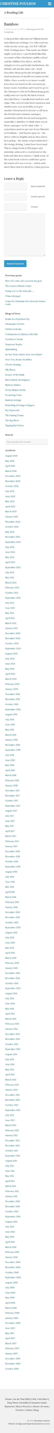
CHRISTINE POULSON (18, 4)
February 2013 (12, 1085)
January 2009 (11, 1318)
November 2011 (12, 1145)
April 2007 (10, 1338)
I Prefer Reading (13, 364)
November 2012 (12, 1100)
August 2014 (11, 993)
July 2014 (9, 998)
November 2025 (12, 481)
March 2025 (11, 511)
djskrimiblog (11, 349)
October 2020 (12, 643)
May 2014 (9, 1008)
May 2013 (9, 1069)
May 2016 (9, 887)
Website (34, 207)
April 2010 (10, 1242)
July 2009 (9, 1287)
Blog (36, 1410)
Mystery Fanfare (13, 385)
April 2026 (10, 466)
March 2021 (10, 623)
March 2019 (10, 735)
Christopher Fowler (14, 324)
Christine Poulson (42, 1421)
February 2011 (12, 1191)
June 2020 (10, 664)
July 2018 (9, 755)
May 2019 (9, 729)
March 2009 (11, 1308)
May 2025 (9, 501)
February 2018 (12, 780)
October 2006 (12, 1369)
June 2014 (10, 1003)
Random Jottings (13, 400)
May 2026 (9, 461)
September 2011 (12, 1156)
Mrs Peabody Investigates (17, 380)
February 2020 (12, 684)
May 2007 (9, 1333)
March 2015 (10, 958)
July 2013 (9, 1059)
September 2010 (12, 1216)
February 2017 (12, 841)
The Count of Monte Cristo (18, 286)
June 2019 (10, 724)
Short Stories (23, 1406)
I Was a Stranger (13, 296)
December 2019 (12, 694)
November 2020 (12, 638)
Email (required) (38, 196)
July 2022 (9, 572)
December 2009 (12, 1262)
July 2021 (9, 603)
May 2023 (9, 557)
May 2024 (9, 532)
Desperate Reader (13, 344)
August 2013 (11, 1054)
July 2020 (9, 659)
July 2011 (9, 1166)
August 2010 (11, 1222)
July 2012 (9, 1115)
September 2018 (12, 750)
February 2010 (12, 1252)
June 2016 (10, 882)
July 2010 (9, 1227)
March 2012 (10, 1125)
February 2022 (12, 587)
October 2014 (11, 983)
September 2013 (12, 1049)
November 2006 (12, 1363)
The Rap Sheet (12, 420)
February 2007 (12, 1348)
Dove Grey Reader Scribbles (18, 359)
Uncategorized (33, 29)
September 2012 (12, 1110)
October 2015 (11, 922)
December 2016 (12, 851)
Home (8, 1399)
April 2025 (10, 506)
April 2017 (10, 831)
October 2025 (12, 486)
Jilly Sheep (10, 370)
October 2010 (11, 1211)
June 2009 (10, 1292)
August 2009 (11, 1282)
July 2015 (9, 937)
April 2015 (10, 953)
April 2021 (10, 618)
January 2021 (11, 628)
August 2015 (11, 932)
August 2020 (11, 653)
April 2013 (10, 1074)
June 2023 (10, 552)
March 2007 (11, 1343)
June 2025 (10, 496)
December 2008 (12, 1323)
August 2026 (11, 456)
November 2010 (12, 1206)
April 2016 (10, 892)
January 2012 (11, 1135)
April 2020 (10, 674)
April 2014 (10, 1013)
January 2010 (11, 1257)
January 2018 (11, 785)
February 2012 (12, 1130)
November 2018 (12, 745)
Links (29, 1410)
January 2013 (11, 1090)
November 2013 (12, 1039)
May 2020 (9, 669)
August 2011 (11, 1161)
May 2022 (9, 577)
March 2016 (10, 897)
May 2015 (9, 948)
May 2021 (9, 613)
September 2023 (12, 542)
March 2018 (10, 775)
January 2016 (11, 907)
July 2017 (9, 816)
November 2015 (12, 917)
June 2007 (10, 1328)
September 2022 (13, 567)
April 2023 (10, 562)
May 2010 (9, 1237)
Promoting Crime (13, 395)
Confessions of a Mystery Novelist (21, 334)
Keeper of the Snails (14, 375)
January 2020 (11, 689)
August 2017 (11, 811)
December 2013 (12, 1034)
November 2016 (12, 856)
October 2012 (11, 1105)
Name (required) (38, 186)
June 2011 (9, 1171)
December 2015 (12, 912)
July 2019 (9, 719)
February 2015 (12, 963)
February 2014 (12, 1024)
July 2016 (9, 877)
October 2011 (11, 1150)
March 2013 (10, 1079)
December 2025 (12, 476)
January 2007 (11, 1353)
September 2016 (12, 866)
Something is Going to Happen (19, 405)
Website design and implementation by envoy (29, 1424)
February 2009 (12, 1313)
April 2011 (9, 1181)
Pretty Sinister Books (15, 390)
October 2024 (11, 527)
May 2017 (9, 826)
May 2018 (9, 765)
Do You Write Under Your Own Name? (23, 354)
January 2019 (11, 740)
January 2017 (11, 846)
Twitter (20, 1410)
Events (44, 1406)
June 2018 (10, 760)
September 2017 (12, 806)
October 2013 (11, 1044)
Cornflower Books (14, 339)
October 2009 (12, 1272)
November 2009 (12, 1267)
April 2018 (10, 770)
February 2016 (12, 902)
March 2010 (10, 1247)
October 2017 (11, 800)
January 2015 (11, 968)
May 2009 (9, 1297)
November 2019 (12, 699)
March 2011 (10, 1186)
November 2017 (12, 795)
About (36, 1406)
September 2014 (12, 988)
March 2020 (11, 679)
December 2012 (12, 1095)
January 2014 (11, 1029)
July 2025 (9, 491)
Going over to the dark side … (19, 291)
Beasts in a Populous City (17, 319)
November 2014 (12, 978)
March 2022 (10, 582)
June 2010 (10, 1232)
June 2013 (10, 1064)
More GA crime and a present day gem (23, 281)
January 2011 (11, 1196)
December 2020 (12, 633)
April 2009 (10, 1303)
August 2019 (11, 714)
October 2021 (11, 593)
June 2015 (10, 943)
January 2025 (11, 516)
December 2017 (12, 790)
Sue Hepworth (12, 410)
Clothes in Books (13, 329)
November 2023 (12, 537)
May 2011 (9, 1176)
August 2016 (11, 872)
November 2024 (12, 522)
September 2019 (12, 709)
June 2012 (10, 1120)
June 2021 (10, 608)
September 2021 (12, 598)
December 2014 (12, 973)
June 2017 (10, 821)
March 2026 (10, 471)
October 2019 (11, 704)
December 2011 (12, 1140)
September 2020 (13, 648)
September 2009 (13, 1277)
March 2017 (10, 836)
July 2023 (9, 547)
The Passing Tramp (14, 415)
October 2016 (11, 861)
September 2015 (12, 927)
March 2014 (10, 1019)
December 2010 (12, 1201)
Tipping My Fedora (14, 425)
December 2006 (12, 1358)
